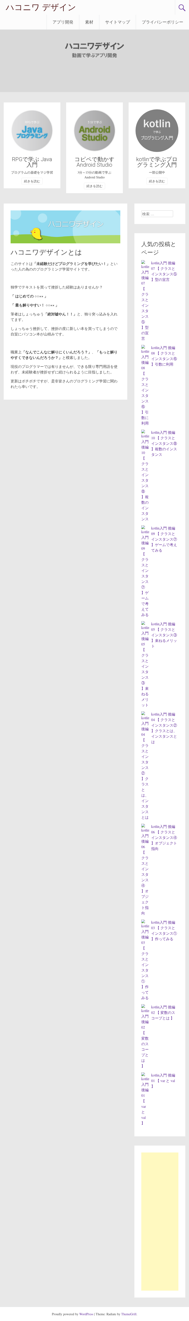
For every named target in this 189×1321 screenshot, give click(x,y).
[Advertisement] (159, 1221)
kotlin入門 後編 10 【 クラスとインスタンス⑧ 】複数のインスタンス (164, 443)
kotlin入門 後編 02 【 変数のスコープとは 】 (163, 1012)
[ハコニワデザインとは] (65, 241)
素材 (89, 22)
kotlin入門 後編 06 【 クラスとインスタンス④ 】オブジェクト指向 (164, 837)
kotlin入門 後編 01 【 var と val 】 (163, 1080)
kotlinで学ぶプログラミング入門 (157, 162)
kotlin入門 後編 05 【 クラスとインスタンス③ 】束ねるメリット (164, 634)
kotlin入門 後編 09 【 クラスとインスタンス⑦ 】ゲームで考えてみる (164, 539)
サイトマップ (117, 22)
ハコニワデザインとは (46, 252)
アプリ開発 (63, 22)
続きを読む (32, 181)
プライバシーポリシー (162, 22)
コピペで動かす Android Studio (94, 162)
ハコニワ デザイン (41, 7)
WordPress (86, 1314)
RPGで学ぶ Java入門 (32, 162)
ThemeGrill (128, 1314)
